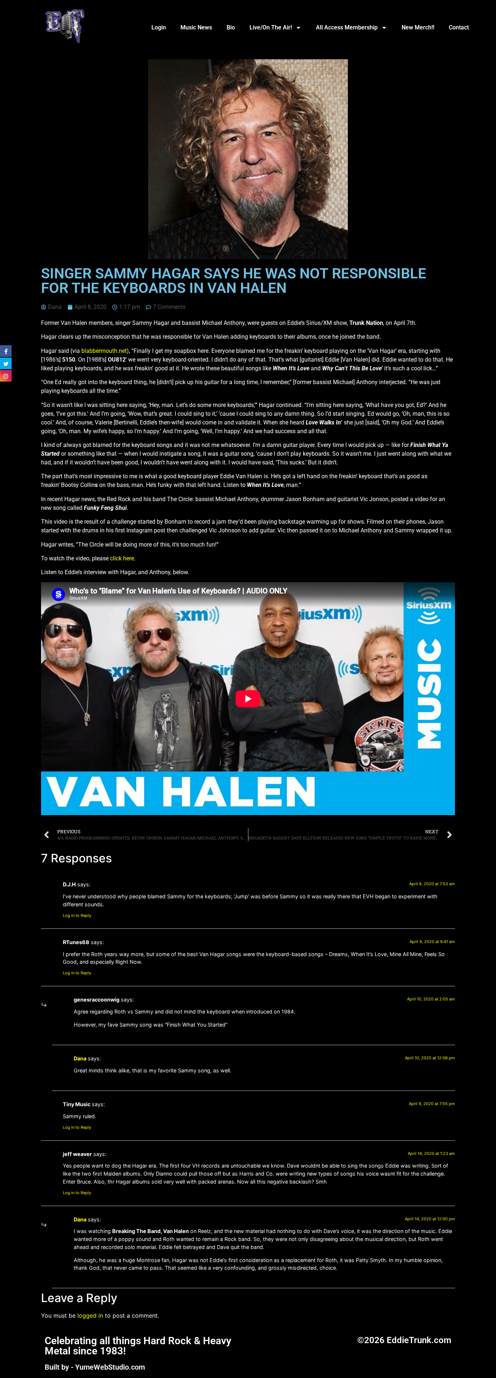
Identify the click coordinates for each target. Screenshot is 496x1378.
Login (158, 27)
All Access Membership (347, 27)
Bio (231, 27)
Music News (196, 27)
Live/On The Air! (270, 27)
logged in (90, 1315)
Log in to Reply (77, 915)
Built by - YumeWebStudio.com (95, 1367)
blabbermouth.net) (105, 350)
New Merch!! (418, 27)
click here (122, 558)
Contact (459, 27)
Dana (80, 1058)
